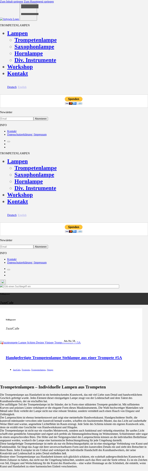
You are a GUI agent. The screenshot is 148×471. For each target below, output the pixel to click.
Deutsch (12, 87)
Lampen (17, 33)
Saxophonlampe (34, 46)
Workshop (20, 66)
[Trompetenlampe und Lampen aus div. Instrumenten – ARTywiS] (10, 19)
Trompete (26, 370)
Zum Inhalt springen (11, 1)
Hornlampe (28, 53)
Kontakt (17, 73)
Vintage (50, 370)
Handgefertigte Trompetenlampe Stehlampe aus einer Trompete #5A (64, 357)
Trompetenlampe (35, 40)
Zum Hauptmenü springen (39, 1)
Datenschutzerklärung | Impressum (27, 134)
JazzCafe (16, 370)
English (22, 87)
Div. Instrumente (35, 60)
